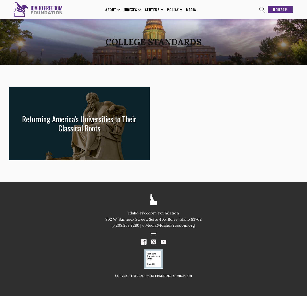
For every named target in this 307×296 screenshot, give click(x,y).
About (110, 9)
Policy (173, 9)
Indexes (130, 9)
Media (191, 9)
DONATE (280, 9)
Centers (152, 9)
